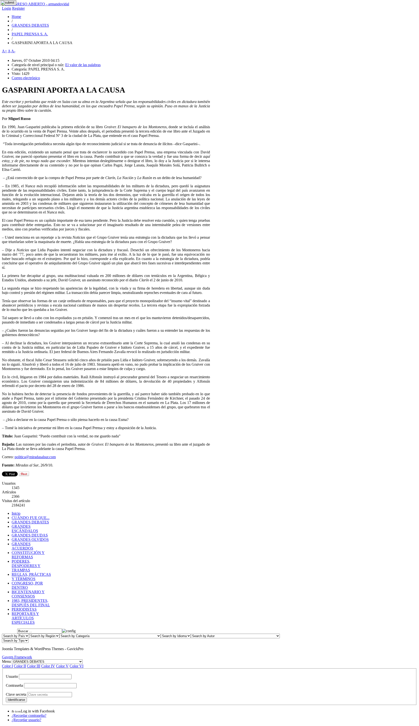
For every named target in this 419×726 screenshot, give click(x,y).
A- (13, 51)
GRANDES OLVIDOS (30, 539)
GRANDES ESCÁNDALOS (25, 528)
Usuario (12, 676)
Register (18, 8)
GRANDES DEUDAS (30, 535)
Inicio (16, 513)
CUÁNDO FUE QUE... (30, 518)
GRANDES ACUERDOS (22, 546)
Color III (33, 666)
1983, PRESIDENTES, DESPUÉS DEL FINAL (31, 603)
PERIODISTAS (24, 609)
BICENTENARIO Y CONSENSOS (28, 594)
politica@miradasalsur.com (35, 457)
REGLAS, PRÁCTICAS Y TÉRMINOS (31, 576)
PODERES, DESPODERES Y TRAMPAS (26, 565)
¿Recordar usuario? (26, 720)
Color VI (76, 666)
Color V (62, 666)
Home (16, 17)
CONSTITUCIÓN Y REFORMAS (28, 555)
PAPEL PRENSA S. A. (30, 34)
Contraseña (14, 685)
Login (6, 8)
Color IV (48, 666)
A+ (4, 51)
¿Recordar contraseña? (29, 715)
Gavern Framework (17, 657)
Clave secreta (16, 694)
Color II (20, 666)
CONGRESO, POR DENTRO (27, 585)
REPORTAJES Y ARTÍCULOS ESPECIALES (25, 618)
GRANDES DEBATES (30, 25)
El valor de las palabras (83, 65)
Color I (7, 666)
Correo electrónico (26, 78)
